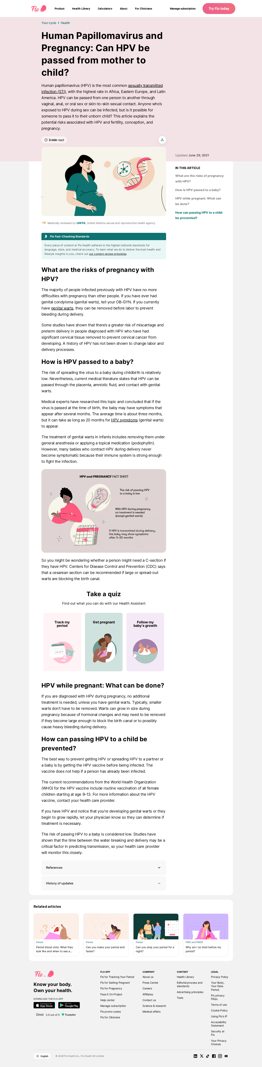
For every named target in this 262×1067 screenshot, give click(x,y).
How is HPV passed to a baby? (198, 190)
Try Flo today (219, 8)
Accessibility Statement (218, 1023)
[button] (103, 867)
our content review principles (107, 253)
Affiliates (148, 994)
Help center (107, 1000)
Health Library (185, 976)
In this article (187, 168)
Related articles (47, 906)
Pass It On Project (111, 994)
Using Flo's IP (219, 1016)
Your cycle (48, 23)
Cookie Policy (219, 1010)
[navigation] (59, 8)
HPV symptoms (124, 420)
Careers (147, 988)
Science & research (154, 1005)
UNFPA (81, 223)
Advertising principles (190, 992)
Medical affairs (152, 1011)
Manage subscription (183, 8)
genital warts (62, 308)
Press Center (150, 982)
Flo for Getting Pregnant (115, 982)
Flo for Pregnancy (111, 988)
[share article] (162, 140)
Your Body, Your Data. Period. (217, 986)
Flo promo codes (110, 1011)
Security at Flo (217, 1033)
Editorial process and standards (190, 984)
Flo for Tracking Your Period (117, 976)
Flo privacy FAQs (217, 997)
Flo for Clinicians (110, 1017)
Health (65, 23)
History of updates (59, 883)
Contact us (149, 1000)
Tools (180, 997)
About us (148, 976)
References (54, 867)
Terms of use (219, 1004)
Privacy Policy (219, 976)
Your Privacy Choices (218, 1042)
